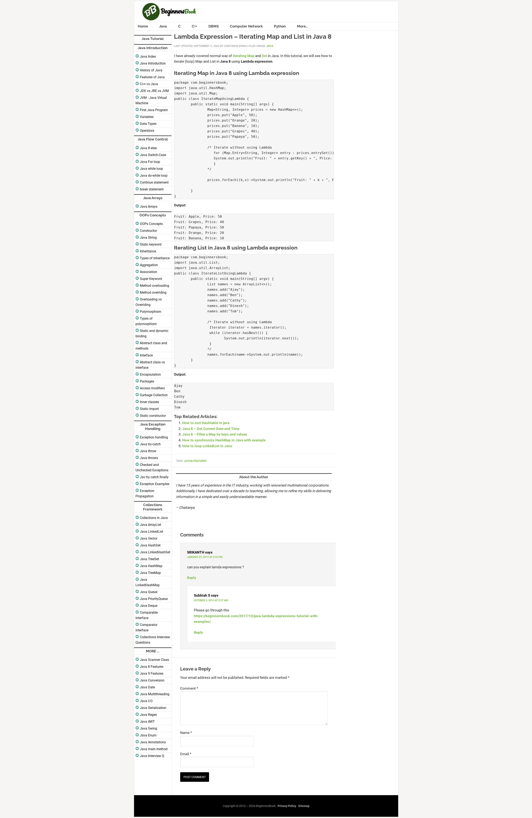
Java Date (147, 687)
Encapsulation (150, 374)
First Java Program (154, 110)
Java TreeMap (150, 573)
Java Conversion (152, 680)
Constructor (148, 231)
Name (186, 733)
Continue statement (154, 182)
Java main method (153, 749)
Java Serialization (153, 708)
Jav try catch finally (154, 477)
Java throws (149, 458)
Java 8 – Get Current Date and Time (210, 429)
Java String (148, 238)
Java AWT (147, 722)
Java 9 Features (151, 673)
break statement (152, 189)
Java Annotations (153, 742)
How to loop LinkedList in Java (207, 446)
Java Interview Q (152, 756)
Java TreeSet (149, 559)
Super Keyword (151, 279)
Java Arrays (148, 207)
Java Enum (148, 735)
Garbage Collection (154, 395)
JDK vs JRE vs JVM (154, 91)
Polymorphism (150, 312)
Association (148, 272)
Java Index (148, 56)
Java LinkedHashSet (155, 552)
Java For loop (150, 162)
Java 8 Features (151, 667)
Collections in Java (154, 518)
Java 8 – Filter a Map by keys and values (214, 434)
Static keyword (150, 244)
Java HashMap (151, 566)
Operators (147, 131)
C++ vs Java (149, 84)
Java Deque (148, 606)
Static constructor (153, 416)
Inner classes (149, 402)
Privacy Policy (287, 806)
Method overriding (153, 292)
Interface (146, 355)
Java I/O (146, 701)
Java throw (148, 451)
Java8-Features (195, 460)
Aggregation (149, 265)
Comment (189, 688)
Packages (147, 381)
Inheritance (148, 251)
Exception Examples (154, 484)
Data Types (148, 124)
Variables (147, 117)
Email (185, 754)
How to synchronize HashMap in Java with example (224, 440)
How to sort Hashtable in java (205, 423)
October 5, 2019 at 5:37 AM (211, 600)
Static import (149, 409)
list (264, 56)
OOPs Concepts (151, 224)
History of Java (151, 70)
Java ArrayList (150, 525)
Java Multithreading (154, 694)
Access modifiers (152, 388)
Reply (191, 578)
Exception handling (154, 437)
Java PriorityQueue (154, 599)
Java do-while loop (153, 176)
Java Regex (148, 715)
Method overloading (154, 286)
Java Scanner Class (154, 660)
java (269, 45)
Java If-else (148, 148)
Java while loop (151, 169)
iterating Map (243, 56)
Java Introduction (153, 63)
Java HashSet (150, 545)
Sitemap (303, 806)
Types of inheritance (155, 258)
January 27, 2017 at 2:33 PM (205, 557)
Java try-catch (150, 444)
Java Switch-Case (153, 155)
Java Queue (148, 592)
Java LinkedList (151, 532)
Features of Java (152, 77)
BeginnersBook (266, 11)
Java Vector (148, 538)
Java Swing (148, 728)
